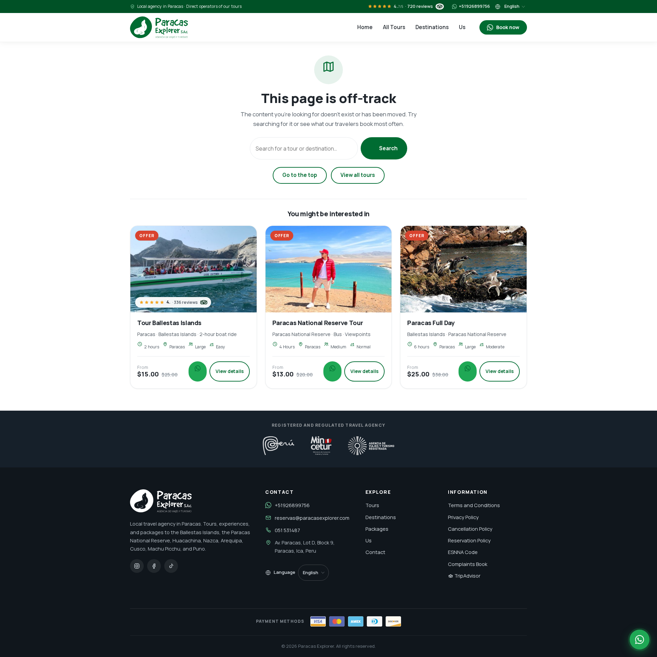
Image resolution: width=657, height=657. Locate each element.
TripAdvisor (466, 575)
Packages (376, 528)
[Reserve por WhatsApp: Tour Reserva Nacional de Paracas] (332, 371)
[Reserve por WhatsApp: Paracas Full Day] (468, 371)
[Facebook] (154, 566)
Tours (372, 505)
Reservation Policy (469, 540)
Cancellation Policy (470, 528)
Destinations (432, 27)
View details (230, 371)
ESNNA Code (463, 552)
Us (462, 27)
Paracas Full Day (430, 323)
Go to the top (299, 175)
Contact (375, 552)
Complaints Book (467, 564)
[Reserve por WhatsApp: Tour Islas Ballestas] (198, 371)
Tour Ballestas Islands (169, 323)
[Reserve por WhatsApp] (639, 639)
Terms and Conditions (474, 505)
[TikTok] (171, 566)
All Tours (394, 27)
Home (365, 27)
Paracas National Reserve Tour (317, 323)
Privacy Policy (463, 517)
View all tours (357, 175)
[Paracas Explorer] (159, 27)
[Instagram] (137, 566)
